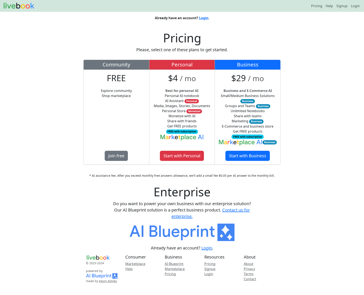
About (248, 263)
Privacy (249, 269)
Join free (116, 156)
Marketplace (135, 263)
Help (329, 6)
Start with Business (247, 156)
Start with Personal (181, 156)
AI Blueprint (174, 263)
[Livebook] (19, 6)
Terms (249, 274)
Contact (250, 279)
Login (355, 6)
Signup (342, 6)
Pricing (316, 6)
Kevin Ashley (108, 281)
